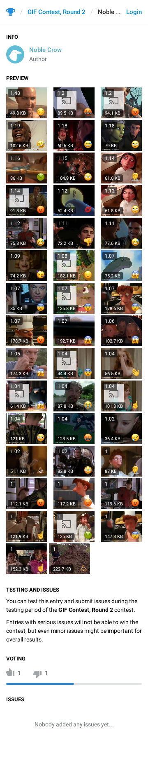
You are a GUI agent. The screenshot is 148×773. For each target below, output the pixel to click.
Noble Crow (45, 50)
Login (134, 12)
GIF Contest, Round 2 (57, 12)
